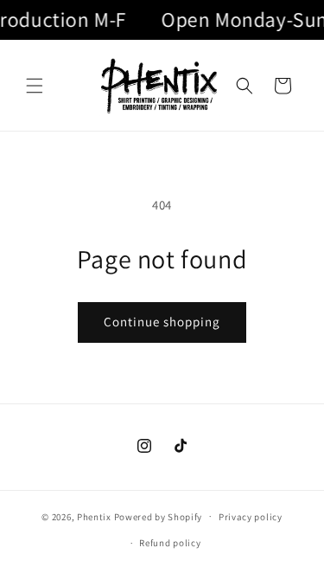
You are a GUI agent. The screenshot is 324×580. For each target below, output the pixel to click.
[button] (35, 86)
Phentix (94, 516)
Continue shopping (162, 321)
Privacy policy (251, 517)
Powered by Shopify (158, 516)
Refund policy (169, 543)
